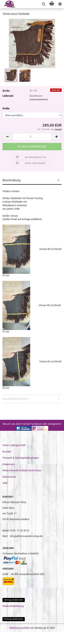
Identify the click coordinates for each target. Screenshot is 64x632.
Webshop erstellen (19, 627)
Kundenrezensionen (15, 398)
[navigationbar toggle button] (60, 4)
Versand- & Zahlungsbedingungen (20, 457)
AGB (4, 483)
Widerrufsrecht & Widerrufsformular (21, 470)
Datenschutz (9, 476)
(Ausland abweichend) (39, 99)
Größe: (6, 108)
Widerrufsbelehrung (13, 606)
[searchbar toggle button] (43, 4)
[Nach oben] (55, 627)
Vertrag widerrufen (13, 600)
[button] (7, 136)
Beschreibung (11, 180)
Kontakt (6, 451)
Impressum (8, 464)
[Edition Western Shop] (8, 4)
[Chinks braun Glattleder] (32, 43)
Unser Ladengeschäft (14, 445)
